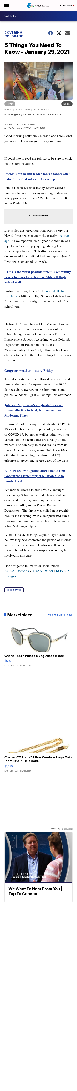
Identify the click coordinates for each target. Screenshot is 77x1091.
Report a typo (14, 589)
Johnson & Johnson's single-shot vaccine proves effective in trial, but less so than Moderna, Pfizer (33, 410)
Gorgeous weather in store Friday (28, 370)
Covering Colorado (14, 34)
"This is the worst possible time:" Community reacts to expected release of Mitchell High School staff (37, 277)
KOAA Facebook (16, 570)
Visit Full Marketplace (60, 614)
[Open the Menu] (6, 5)
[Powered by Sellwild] (67, 829)
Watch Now (66, 6)
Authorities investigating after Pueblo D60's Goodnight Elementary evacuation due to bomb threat (35, 475)
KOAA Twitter (42, 570)
